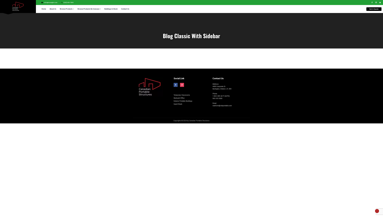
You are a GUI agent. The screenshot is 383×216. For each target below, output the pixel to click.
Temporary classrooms (182, 95)
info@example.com (50, 2)
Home (44, 9)
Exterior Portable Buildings (183, 101)
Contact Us (125, 9)
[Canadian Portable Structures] (18, 6)
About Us (53, 9)
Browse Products (66, 9)
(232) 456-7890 (68, 2)
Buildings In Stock (110, 9)
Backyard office (179, 98)
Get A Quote (374, 9)
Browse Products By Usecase (88, 9)
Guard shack (178, 104)
